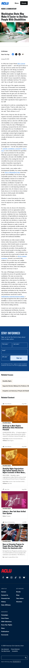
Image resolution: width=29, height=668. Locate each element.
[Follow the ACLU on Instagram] (11, 577)
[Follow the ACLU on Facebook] (3, 577)
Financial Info (5, 598)
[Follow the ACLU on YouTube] (7, 577)
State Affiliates (6, 605)
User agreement (5, 649)
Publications (5, 631)
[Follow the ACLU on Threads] (20, 577)
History (3, 601)
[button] (19, 54)
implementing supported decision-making (12, 296)
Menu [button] (17, 3)
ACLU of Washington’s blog (12, 172)
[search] (26, 658)
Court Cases (5, 618)
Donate (24, 3)
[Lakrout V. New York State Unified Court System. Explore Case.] (14, 503)
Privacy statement (15, 649)
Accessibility (15, 651)
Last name (16, 344)
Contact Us (4, 595)
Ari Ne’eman (4, 51)
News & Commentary (8, 9)
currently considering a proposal (11, 148)
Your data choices (5, 651)
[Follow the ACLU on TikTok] (15, 577)
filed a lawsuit (21, 63)
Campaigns (4, 615)
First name (5, 344)
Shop (17, 595)
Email (3, 350)
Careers (3, 591)
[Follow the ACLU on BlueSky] (24, 577)
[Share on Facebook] (13, 55)
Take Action (20, 598)
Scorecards (4, 634)
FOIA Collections (6, 621)
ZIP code (4, 356)
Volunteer (19, 601)
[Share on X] (16, 55)
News (3, 628)
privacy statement (22, 365)
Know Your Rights (6, 625)
